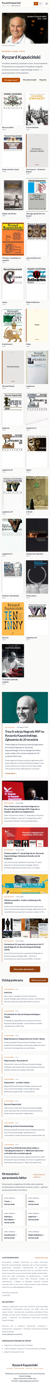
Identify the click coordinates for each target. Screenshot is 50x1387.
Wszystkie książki (30, 80)
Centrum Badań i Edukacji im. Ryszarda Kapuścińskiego (25, 1349)
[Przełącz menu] (46, 3)
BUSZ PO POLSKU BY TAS (14, 1352)
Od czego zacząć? (11, 80)
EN (40, 3)
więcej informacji (41, 1258)
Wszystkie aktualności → (25, 969)
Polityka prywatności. (10, 1293)
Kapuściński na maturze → (39, 1175)
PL (36, 3)
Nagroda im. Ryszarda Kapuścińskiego (18, 1345)
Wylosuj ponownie (38, 980)
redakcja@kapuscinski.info (12, 1334)
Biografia (42, 80)
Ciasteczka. (6, 1295)
